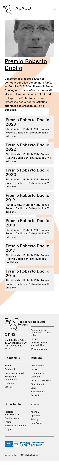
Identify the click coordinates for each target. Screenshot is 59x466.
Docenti (35, 395)
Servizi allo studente (15, 425)
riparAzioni (36, 423)
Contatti (9, 386)
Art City (34, 419)
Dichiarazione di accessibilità (39, 344)
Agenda (35, 412)
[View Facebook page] (9, 334)
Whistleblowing (39, 349)
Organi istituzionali (14, 373)
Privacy (34, 339)
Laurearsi (35, 376)
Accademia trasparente (11, 378)
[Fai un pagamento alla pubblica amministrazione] (12, 444)
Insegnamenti (38, 391)
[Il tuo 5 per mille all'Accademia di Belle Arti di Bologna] (32, 444)
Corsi (33, 388)
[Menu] (54, 8)
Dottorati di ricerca (41, 380)
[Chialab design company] (22, 455)
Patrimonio (10, 369)
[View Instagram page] (6, 334)
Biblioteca (10, 383)
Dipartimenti (37, 384)
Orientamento (38, 365)
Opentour (36, 415)
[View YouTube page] (13, 334)
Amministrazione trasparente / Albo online (40, 333)
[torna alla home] (7, 9)
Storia (8, 365)
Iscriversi (35, 369)
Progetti (9, 429)
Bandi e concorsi (13, 418)
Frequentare (37, 373)
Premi (8, 422)
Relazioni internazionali (12, 413)
